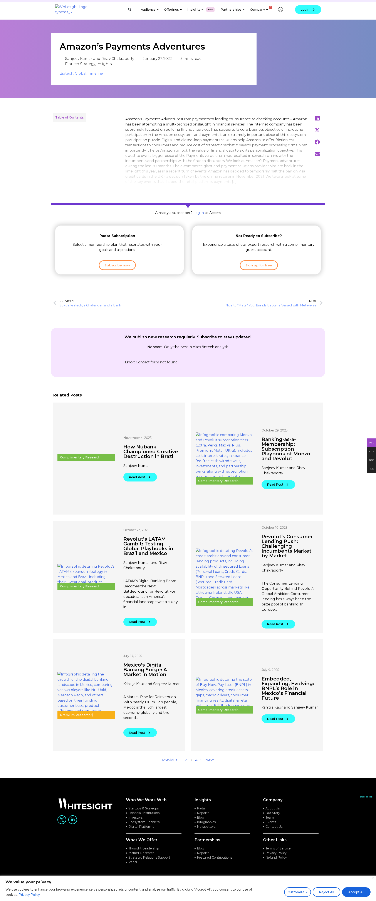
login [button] (304, 10)
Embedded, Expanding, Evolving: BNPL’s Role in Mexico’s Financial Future (288, 688)
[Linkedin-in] (72, 819)
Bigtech (66, 73)
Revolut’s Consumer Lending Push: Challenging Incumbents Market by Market (287, 546)
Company (257, 10)
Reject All (326, 892)
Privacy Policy (29, 895)
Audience (148, 10)
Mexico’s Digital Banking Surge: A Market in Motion (145, 669)
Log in (198, 213)
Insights (200, 10)
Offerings (171, 10)
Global (80, 73)
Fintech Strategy (80, 64)
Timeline (95, 73)
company (272, 799)
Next (209, 760)
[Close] (373, 878)
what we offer (141, 839)
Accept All (356, 892)
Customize (296, 892)
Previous (169, 760)
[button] (130, 10)
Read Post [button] (137, 477)
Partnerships (231, 10)
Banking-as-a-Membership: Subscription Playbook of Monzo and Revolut (286, 448)
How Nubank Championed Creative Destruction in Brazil (150, 451)
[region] (188, 888)
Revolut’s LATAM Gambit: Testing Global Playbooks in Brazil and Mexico (148, 546)
